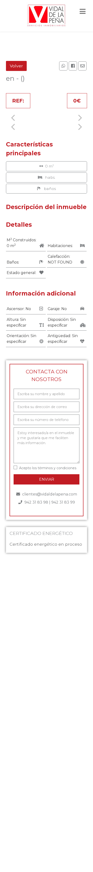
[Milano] (46, 15)
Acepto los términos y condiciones (47, 468)
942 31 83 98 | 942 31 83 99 (49, 502)
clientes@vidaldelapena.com (49, 494)
